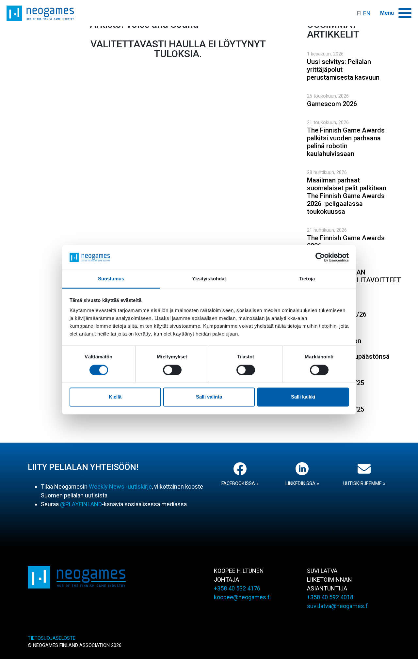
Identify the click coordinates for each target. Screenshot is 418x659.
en (367, 13)
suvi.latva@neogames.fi (338, 606)
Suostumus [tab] (111, 279)
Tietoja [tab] (307, 279)
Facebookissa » (240, 483)
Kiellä (115, 397)
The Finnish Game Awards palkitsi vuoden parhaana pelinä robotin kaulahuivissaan (346, 142)
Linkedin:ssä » (302, 483)
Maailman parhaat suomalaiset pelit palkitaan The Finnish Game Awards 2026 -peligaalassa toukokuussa (346, 195)
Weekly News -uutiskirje (120, 486)
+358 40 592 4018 (330, 597)
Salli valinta (209, 397)
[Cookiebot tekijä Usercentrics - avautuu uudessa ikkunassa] (320, 257)
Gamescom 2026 (332, 104)
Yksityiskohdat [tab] (209, 279)
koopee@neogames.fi (242, 597)
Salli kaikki (303, 397)
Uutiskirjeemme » (364, 483)
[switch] (172, 370)
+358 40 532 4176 (237, 588)
